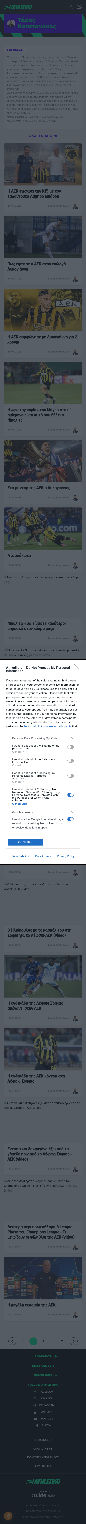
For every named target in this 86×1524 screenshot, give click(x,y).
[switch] (70, 747)
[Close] (78, 668)
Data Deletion (20, 856)
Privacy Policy (65, 856)
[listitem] (43, 738)
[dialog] (43, 762)
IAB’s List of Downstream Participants (47, 726)
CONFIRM (25, 842)
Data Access (43, 856)
